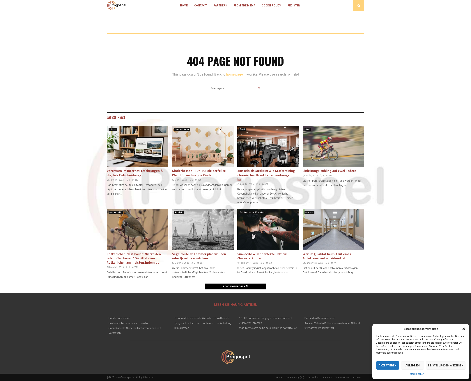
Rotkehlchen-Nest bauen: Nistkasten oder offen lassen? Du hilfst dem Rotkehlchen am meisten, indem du (134, 258)
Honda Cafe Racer (119, 318)
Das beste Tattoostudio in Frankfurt (129, 323)
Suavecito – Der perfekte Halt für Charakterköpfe (262, 256)
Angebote (179, 212)
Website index (342, 377)
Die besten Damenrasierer (319, 318)
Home (184, 5)
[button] (463, 329)
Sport (242, 129)
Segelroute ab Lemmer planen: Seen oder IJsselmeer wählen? (199, 256)
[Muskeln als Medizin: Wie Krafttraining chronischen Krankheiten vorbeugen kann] (268, 146)
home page (234, 74)
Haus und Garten (182, 129)
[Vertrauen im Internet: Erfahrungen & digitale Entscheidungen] (137, 146)
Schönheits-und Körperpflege (253, 212)
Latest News (116, 117)
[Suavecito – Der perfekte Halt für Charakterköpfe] (268, 229)
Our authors (314, 377)
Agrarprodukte (115, 212)
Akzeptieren (387, 365)
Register (294, 5)
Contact (200, 5)
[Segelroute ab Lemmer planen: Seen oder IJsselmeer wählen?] (203, 229)
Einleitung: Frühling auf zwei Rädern (329, 171)
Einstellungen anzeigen (445, 365)
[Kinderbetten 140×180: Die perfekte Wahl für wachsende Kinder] (203, 146)
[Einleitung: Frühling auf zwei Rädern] (333, 146)
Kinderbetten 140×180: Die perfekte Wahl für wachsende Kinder (199, 173)
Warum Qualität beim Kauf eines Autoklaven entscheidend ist (327, 256)
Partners (220, 5)
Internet (112, 129)
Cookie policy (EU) (295, 377)
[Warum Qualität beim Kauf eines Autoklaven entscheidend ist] (333, 229)
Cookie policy (417, 374)
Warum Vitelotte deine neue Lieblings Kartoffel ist (268, 327)
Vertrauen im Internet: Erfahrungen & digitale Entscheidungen (135, 173)
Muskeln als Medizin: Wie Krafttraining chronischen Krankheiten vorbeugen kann (266, 175)
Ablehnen (413, 365)
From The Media (244, 5)
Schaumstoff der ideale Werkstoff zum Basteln (201, 318)
